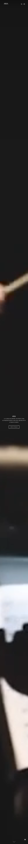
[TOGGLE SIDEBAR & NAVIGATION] (24, 4)
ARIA (14, 416)
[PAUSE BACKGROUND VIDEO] (25, 839)
